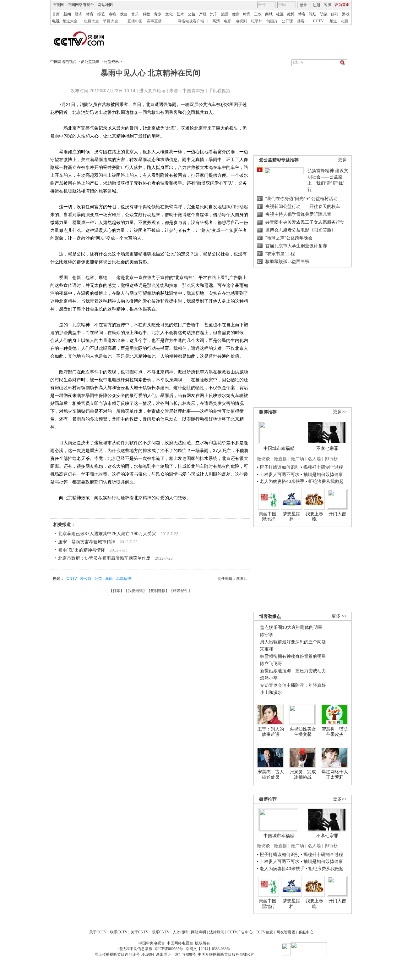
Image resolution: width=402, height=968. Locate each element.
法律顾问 (216, 932)
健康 (236, 14)
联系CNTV (161, 932)
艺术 (180, 14)
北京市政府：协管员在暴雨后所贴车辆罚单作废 (104, 558)
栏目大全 (91, 21)
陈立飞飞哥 (271, 663)
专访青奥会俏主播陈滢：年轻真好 (293, 685)
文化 (169, 14)
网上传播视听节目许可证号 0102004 (124, 954)
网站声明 (198, 932)
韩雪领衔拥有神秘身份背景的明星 (293, 656)
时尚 (247, 14)
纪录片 (256, 21)
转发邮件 (180, 591)
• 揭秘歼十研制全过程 (322, 467)
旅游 (225, 14)
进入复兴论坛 (152, 90)
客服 (327, 5)
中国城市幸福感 (278, 448)
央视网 (58, 5)
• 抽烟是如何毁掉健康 (322, 474)
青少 (157, 14)
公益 (191, 14)
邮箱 (335, 14)
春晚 (112, 14)
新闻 (67, 14)
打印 (116, 591)
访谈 (324, 14)
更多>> (340, 411)
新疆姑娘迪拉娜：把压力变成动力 (293, 670)
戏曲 (124, 14)
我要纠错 (135, 591)
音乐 (135, 14)
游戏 (346, 14)
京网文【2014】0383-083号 (208, 949)
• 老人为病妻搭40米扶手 (280, 481)
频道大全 (70, 21)
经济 (78, 14)
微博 (291, 14)
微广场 (297, 458)
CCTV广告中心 (240, 932)
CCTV (318, 21)
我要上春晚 (314, 516)
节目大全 (110, 21)
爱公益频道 (90, 61)
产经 (203, 14)
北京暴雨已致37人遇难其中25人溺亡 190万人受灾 (107, 533)
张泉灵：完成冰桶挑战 (303, 774)
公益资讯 (111, 61)
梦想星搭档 (291, 516)
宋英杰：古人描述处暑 (271, 774)
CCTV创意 (264, 932)
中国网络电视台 (81, 5)
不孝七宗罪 (327, 448)
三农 (258, 14)
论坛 (313, 14)
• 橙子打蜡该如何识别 (278, 467)
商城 (269, 14)
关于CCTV (98, 932)
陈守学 (266, 634)
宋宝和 (266, 649)
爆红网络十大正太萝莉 (335, 774)
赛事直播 (154, 21)
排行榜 (331, 458)
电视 (56, 21)
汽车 (214, 14)
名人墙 (314, 458)
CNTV (72, 578)
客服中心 (305, 932)
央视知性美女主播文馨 (303, 731)
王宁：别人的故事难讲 (271, 731)
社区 (280, 14)
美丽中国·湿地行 (268, 516)
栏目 (345, 21)
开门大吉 (337, 513)
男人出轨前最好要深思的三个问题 (293, 641)
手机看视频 (219, 90)
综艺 (101, 14)
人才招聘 (180, 932)
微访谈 (263, 458)
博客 (302, 14)
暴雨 (109, 578)
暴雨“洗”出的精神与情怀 (81, 549)
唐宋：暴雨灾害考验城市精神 (86, 541)
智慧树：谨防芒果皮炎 (335, 731)
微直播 (280, 458)
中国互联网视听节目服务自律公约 (226, 954)
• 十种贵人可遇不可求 (279, 474)
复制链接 (158, 591)
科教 (146, 14)
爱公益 (85, 578)
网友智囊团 (285, 932)
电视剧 (241, 21)
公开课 (287, 21)
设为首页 (342, 5)
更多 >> (339, 616)
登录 (303, 5)
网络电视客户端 (191, 21)
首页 (56, 14)
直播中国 (135, 21)
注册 (316, 5)
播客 (301, 21)
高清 (216, 21)
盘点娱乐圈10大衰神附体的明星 (291, 627)
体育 (90, 14)
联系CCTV (119, 932)
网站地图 (105, 5)
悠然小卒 (269, 677)
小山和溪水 (271, 692)
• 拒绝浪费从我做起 (325, 481)
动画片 (272, 21)
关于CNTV (140, 932)
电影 (227, 21)
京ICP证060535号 (169, 949)
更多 (342, 159)
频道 (333, 21)
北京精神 (123, 578)
